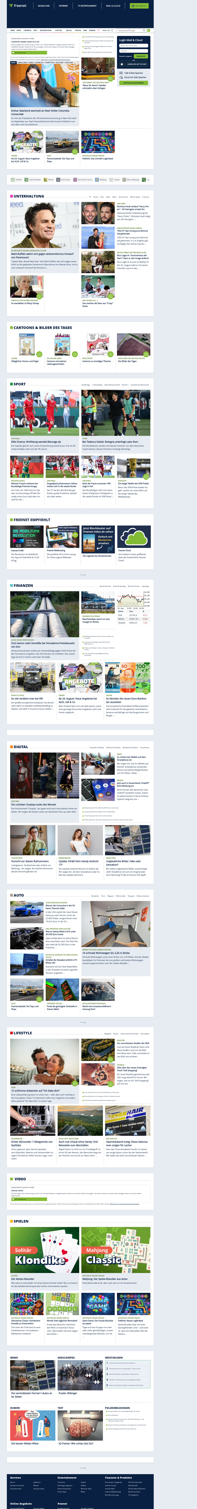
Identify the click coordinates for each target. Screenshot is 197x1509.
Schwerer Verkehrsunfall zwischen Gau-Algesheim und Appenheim (127, 1425)
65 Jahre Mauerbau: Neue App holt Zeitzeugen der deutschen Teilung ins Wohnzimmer (108, 820)
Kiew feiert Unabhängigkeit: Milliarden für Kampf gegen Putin (98, 47)
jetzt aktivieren (20, 52)
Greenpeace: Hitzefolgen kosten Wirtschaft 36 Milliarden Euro (97, 643)
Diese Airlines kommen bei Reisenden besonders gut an (100, 1100)
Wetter (36, 1485)
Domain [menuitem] (92, 30)
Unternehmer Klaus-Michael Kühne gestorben (122, 1363)
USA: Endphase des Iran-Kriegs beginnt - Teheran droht (124, 1369)
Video (108, 197)
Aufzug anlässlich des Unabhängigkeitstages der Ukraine (124, 1411)
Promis (95, 197)
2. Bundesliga (97, 385)
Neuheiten (95, 896)
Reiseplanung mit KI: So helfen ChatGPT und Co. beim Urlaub (101, 808)
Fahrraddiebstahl (113, 1415)
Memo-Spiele (135, 197)
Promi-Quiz (62, 1492)
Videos (83, 1485)
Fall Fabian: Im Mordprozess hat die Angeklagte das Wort (125, 1380)
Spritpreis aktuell (17, 1485)
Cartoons (145, 197)
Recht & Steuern (134, 586)
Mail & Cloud (113, 5)
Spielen (21, 1221)
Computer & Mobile (96, 747)
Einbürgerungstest (65, 1485)
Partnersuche (39, 1489)
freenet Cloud (110, 1485)
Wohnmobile (120, 896)
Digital (21, 746)
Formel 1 (125, 385)
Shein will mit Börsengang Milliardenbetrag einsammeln (96, 654)
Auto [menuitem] (36, 30)
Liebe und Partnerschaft (129, 1033)
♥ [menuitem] (98, 30)
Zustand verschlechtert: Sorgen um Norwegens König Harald (126, 1385)
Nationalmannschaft (112, 385)
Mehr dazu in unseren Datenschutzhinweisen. (55, 59)
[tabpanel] (44, 92)
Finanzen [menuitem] (27, 30)
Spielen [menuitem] (78, 30)
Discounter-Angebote (113, 1482)
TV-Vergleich (133, 1495)
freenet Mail (110, 1489)
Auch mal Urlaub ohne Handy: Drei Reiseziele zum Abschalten (101, 1092)
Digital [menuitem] (69, 30)
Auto (19, 895)
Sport (20, 384)
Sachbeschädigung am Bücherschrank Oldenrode (122, 1429)
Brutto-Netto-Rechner (137, 1489)
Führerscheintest (143, 896)
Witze (114, 197)
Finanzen (23, 585)
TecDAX (121, 622)
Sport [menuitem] (19, 30)
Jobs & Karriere (105, 586)
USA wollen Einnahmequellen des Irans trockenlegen (99, 37)
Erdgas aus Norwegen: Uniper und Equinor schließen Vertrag (99, 649)
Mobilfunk (44, 5)
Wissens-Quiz (86, 1489)
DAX (120, 615)
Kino (102, 197)
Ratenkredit (133, 1485)
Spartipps (145, 586)
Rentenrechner (134, 1492)
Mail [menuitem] (85, 30)
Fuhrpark (131, 896)
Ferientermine (15, 1489)
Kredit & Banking (119, 586)
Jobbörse (37, 1482)
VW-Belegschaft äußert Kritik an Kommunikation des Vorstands (99, 637)
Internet (63, 5)
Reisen (115, 1033)
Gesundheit (145, 1033)
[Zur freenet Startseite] (18, 5)
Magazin (110, 896)
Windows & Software (130, 747)
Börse (12, 1482)
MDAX (121, 619)
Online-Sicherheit (135, 1482)
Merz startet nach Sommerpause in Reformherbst (98, 52)
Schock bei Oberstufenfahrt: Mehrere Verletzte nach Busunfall (99, 41)
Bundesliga (86, 385)
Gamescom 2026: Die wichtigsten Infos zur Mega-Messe (99, 812)
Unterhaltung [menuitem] (45, 30)
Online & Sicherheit (113, 747)
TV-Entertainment (87, 5)
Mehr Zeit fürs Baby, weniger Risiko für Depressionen (124, 1374)
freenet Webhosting (113, 1492)
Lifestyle (23, 1033)
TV (90, 197)
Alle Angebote (140, 6)
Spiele (83, 1482)
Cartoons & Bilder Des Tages (43, 327)
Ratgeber (107, 1033)
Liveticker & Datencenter (140, 385)
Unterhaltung (29, 196)
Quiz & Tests (123, 197)
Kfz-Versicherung (112, 1495)
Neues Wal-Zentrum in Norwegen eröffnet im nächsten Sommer (102, 1096)
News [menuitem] (13, 30)
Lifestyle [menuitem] (58, 30)
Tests (103, 896)
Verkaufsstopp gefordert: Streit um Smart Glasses (98, 816)
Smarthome (144, 747)
